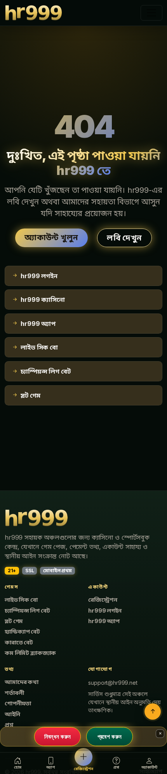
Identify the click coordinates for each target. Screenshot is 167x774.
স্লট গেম (14, 621)
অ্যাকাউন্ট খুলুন (51, 237)
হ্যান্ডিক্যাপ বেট (22, 631)
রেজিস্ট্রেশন (102, 599)
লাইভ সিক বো (21, 599)
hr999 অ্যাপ (104, 621)
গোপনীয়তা (18, 703)
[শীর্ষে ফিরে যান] (152, 711)
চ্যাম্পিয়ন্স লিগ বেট (27, 610)
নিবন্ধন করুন (57, 736)
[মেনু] (151, 13)
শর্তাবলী (14, 692)
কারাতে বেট (19, 642)
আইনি (12, 714)
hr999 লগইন (104, 610)
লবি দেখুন (124, 237)
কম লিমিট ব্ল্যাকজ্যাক (30, 652)
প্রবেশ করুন (109, 736)
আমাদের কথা (21, 682)
